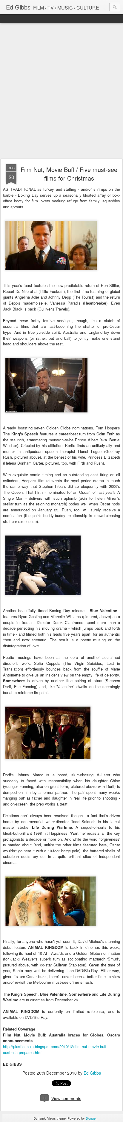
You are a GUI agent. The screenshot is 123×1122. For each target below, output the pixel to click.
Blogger (91, 1118)
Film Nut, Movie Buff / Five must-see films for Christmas (69, 173)
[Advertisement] (61, 91)
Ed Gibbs (92, 1073)
